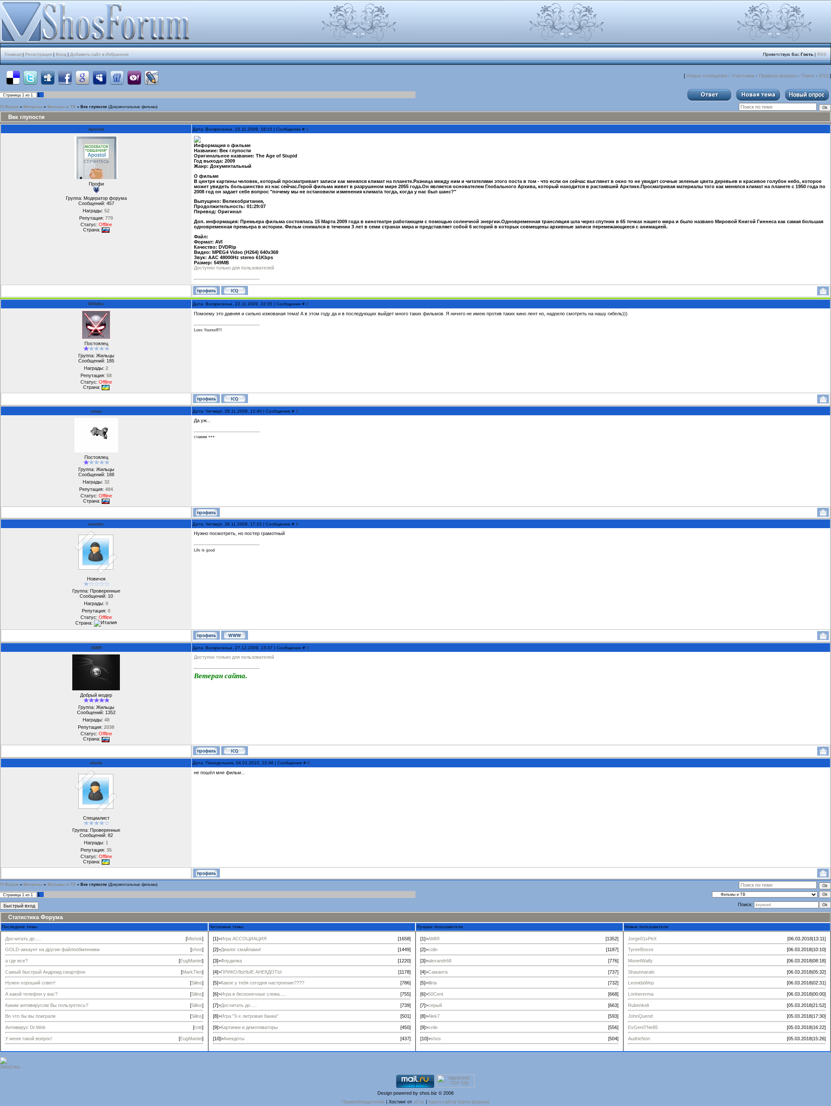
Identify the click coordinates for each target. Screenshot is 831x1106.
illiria (432, 982)
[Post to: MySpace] (99, 77)
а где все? (16, 960)
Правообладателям (363, 1101)
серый (435, 1005)
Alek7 (434, 1016)
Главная (13, 54)
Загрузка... (11, 1066)
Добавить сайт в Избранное (99, 54)
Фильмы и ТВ (61, 107)
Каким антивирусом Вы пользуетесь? (46, 1005)
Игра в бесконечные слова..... (253, 994)
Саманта (438, 972)
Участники (742, 75)
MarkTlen (192, 972)
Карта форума (473, 1101)
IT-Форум (9, 107)
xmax (96, 411)
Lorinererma (641, 994)
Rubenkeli (638, 1005)
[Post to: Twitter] (30, 77)
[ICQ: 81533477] (234, 750)
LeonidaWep (641, 982)
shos (197, 949)
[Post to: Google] (82, 77)
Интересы (32, 107)
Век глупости (94, 107)
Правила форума (778, 75)
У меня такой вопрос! (28, 1038)
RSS (821, 54)
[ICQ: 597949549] (234, 398)
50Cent (435, 994)
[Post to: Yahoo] (134, 77)
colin (433, 949)
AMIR (96, 647)
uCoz (419, 1101)
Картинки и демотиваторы (249, 1027)
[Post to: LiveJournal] (151, 77)
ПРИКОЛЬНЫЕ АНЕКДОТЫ (251, 972)
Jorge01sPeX (642, 938)
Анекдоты (234, 1038)
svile (433, 1027)
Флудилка (231, 960)
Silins (196, 982)
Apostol (96, 129)
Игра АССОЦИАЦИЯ (244, 938)
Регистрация (38, 54)
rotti (198, 1027)
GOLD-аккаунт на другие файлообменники (52, 949)
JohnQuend (640, 1016)
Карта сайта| (442, 1101)
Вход (61, 54)
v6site (96, 762)
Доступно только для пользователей (234, 267)
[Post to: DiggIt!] (47, 77)
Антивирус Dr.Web (25, 1027)
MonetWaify (640, 960)
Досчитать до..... (23, 938)
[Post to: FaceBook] (65, 77)
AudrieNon (639, 1038)
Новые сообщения (706, 75)
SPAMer (96, 303)
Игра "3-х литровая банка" (249, 1016)
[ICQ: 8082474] (234, 290)
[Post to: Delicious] (13, 77)
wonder (96, 524)
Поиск (808, 75)
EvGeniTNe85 (643, 1027)
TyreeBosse (641, 949)
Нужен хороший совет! (30, 982)
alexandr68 (439, 960)
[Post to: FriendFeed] (117, 77)
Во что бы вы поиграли (30, 1016)
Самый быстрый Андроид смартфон (45, 972)
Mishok (194, 938)
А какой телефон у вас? (31, 994)
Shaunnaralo (641, 972)
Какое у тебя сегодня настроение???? (262, 982)
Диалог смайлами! (241, 949)
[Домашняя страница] (234, 635)
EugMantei (191, 960)
